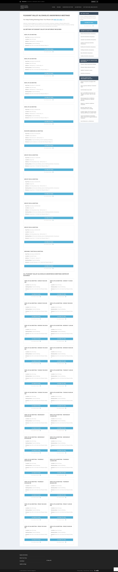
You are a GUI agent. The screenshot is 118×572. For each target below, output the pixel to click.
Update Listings (23, 564)
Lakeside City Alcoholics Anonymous (88, 39)
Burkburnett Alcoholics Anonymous (88, 46)
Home (53, 7)
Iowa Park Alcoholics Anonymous (88, 36)
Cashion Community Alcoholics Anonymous (87, 43)
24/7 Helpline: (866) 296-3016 (90, 7)
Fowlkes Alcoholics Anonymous (87, 56)
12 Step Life (48, 560)
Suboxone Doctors (68, 7)
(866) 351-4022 (57, 19)
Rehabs (59, 7)
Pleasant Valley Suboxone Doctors (88, 67)
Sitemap (91, 570)
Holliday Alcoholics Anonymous (87, 49)
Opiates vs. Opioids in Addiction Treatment (87, 104)
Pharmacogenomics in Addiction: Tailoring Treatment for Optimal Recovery (87, 99)
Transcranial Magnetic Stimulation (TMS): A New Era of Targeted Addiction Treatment (89, 117)
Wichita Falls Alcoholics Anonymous (88, 33)
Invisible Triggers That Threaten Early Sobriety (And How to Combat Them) (88, 112)
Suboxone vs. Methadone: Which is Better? (36, 1)
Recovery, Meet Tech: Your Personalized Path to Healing (87, 108)
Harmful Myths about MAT (86, 89)
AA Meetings (78, 7)
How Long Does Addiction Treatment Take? (88, 86)
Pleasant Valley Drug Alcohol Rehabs (88, 64)
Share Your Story (23, 558)
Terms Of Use (86, 570)
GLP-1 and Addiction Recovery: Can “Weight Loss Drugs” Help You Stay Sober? (88, 94)
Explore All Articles (24, 555)
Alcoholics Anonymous (85, 73)
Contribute (22, 561)
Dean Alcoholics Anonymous (87, 52)
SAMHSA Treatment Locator (86, 70)
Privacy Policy (80, 570)
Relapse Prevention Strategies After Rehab (88, 82)
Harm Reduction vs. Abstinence (87, 121)
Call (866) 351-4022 (48, 49)
